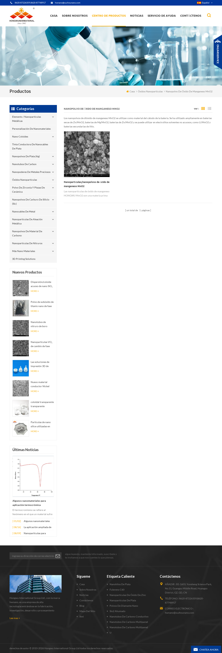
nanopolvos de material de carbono (27, 233)
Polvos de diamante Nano (124, 605)
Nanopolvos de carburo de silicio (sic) (30, 201)
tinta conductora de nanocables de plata (110, 23)
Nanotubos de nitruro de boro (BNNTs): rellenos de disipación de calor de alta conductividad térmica (42, 324)
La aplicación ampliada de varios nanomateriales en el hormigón (38, 527)
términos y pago (73, 24)
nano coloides (20, 136)
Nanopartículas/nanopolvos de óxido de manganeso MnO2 (86, 184)
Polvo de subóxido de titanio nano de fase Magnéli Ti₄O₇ (42, 304)
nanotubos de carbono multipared (129, 621)
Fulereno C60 (117, 589)
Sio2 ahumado (117, 611)
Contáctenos (190, 15)
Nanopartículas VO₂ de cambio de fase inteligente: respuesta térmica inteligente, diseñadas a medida (42, 344)
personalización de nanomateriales (104, 24)
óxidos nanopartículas (24, 179)
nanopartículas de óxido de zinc (128, 594)
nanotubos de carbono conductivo (129, 616)
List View (209, 108)
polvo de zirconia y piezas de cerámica (112, 21)
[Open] (218, 52)
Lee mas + (15, 618)
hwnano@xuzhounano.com (67, 2)
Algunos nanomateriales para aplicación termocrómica (29, 502)
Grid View (203, 108)
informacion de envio (75, 23)
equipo (68, 25)
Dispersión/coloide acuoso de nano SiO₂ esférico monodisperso (42, 284)
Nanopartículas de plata (123, 600)
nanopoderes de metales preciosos (31, 171)
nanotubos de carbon (24, 164)
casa (54, 15)
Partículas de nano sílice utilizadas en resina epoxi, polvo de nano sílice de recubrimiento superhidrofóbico (41, 424)
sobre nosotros (75, 15)
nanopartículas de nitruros (27, 243)
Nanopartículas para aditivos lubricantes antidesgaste (35, 533)
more (34, 291)
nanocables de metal (23, 211)
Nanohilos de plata (120, 584)
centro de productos (109, 15)
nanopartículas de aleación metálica (27, 221)
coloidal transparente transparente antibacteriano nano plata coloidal (42, 404)
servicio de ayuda (162, 15)
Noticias (136, 15)
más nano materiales (23, 251)
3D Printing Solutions (23, 258)
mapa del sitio (87, 611)
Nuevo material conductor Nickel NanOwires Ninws (40, 384)
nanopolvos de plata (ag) (26, 156)
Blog (81, 605)
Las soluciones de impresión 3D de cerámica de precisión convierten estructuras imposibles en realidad (42, 364)
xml (81, 616)
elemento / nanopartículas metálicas (108, 25)
